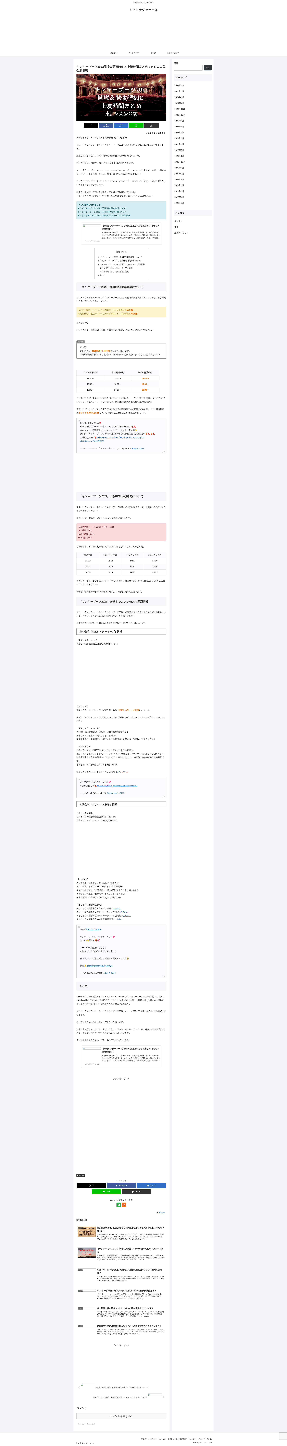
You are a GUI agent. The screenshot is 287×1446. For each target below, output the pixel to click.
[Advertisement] (143, 32)
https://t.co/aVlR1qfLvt (134, 437)
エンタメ (81, 1175)
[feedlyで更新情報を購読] (118, 1205)
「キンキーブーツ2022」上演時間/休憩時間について (121, 261)
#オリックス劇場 (93, 929)
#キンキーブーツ (116, 437)
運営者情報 (183, 1439)
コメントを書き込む (121, 1416)
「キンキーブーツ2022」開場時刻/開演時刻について (121, 257)
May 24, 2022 (138, 448)
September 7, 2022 (115, 793)
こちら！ (117, 908)
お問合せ (162, 1439)
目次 (118, 252)
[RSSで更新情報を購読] (124, 1205)
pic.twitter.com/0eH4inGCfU (125, 786)
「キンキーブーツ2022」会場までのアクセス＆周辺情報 (122, 264)
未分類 (209, 1439)
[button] (151, 125)
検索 (176, 63)
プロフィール (172, 1439)
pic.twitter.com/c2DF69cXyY (99, 966)
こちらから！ (123, 772)
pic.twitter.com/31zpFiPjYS (92, 441)
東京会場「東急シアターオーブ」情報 (117, 268)
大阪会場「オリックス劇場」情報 (115, 272)
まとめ (102, 275)
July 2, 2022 (110, 973)
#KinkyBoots (102, 437)
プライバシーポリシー (149, 1439)
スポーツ (201, 1439)
